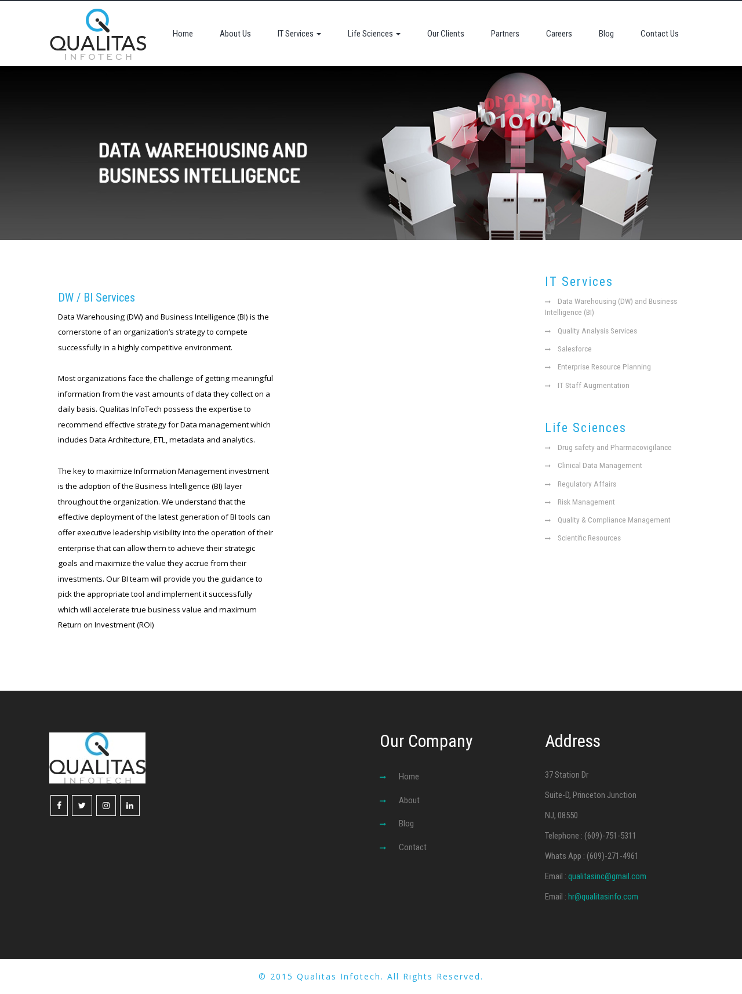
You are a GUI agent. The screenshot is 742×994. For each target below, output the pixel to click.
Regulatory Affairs (587, 483)
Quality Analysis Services (597, 330)
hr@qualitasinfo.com (603, 896)
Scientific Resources (589, 537)
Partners (505, 33)
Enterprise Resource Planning (604, 366)
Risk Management (586, 501)
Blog (606, 33)
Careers (559, 33)
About (409, 800)
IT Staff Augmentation (594, 385)
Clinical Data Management (600, 465)
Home (183, 33)
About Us (235, 33)
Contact (413, 847)
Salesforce (575, 348)
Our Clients (445, 33)
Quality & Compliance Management (614, 519)
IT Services (296, 33)
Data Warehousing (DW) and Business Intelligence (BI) (611, 306)
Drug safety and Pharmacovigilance (615, 447)
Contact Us (660, 33)
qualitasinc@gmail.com (607, 876)
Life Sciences (371, 33)
